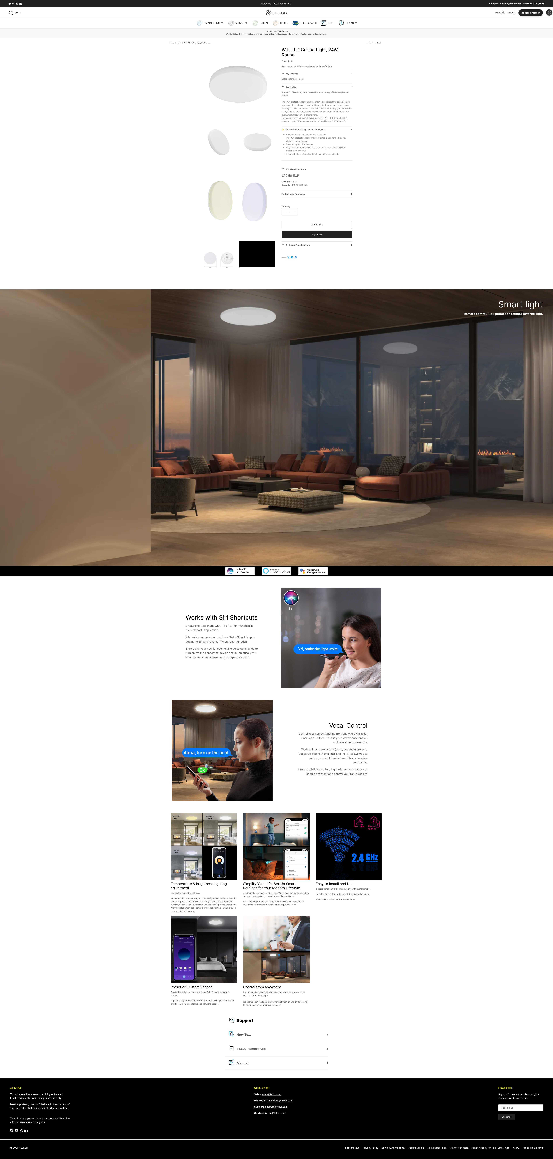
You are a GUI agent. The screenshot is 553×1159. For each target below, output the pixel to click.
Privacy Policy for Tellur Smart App (491, 1147)
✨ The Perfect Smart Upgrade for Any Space (303, 129)
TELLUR (23, 1147)
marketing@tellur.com (280, 1100)
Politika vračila (416, 1147)
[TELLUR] (276, 12)
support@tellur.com (276, 1106)
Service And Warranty (393, 1147)
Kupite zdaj (317, 234)
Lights (179, 43)
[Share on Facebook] (292, 257)
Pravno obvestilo (459, 1147)
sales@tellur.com (271, 1094)
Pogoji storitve (351, 1147)
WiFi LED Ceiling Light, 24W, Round (197, 43)
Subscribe (507, 1117)
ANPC (516, 1147)
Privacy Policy (370, 1147)
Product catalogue (533, 1147)
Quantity (286, 206)
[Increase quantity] (295, 212)
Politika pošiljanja (437, 1147)
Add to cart (317, 224)
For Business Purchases (293, 194)
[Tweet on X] (288, 257)
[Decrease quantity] (284, 212)
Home (172, 43)
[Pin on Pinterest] (296, 257)
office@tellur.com (275, 1113)
